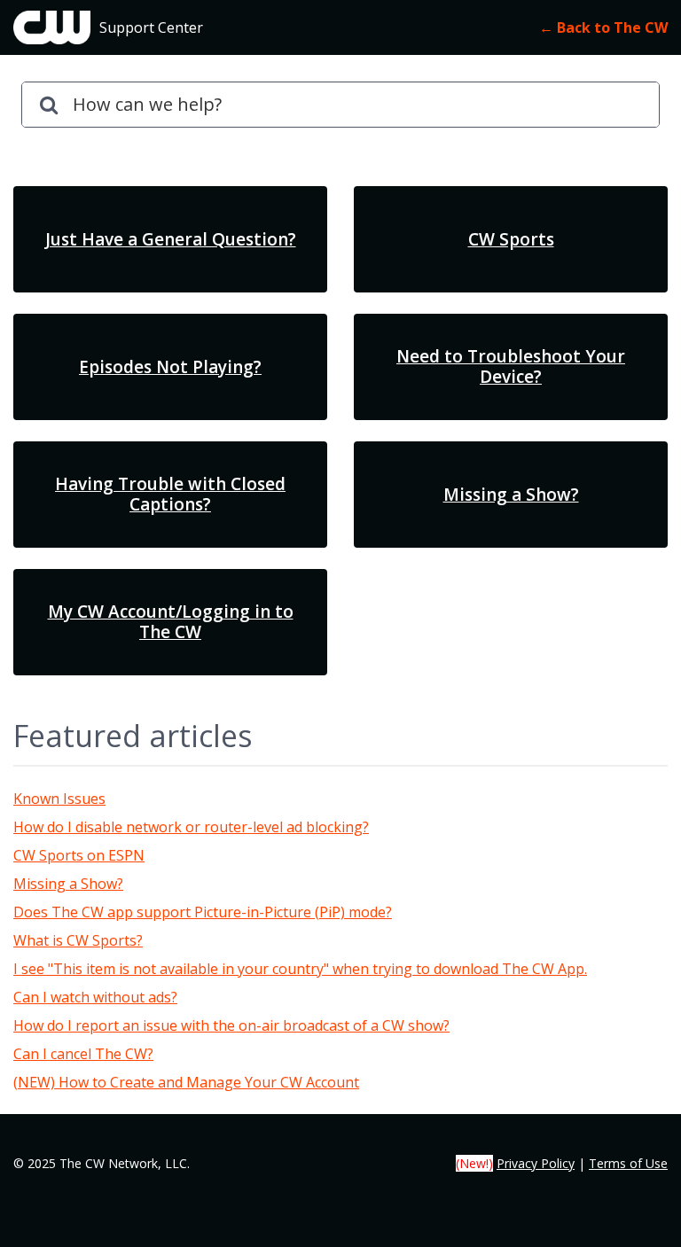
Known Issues (59, 798)
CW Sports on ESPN (79, 855)
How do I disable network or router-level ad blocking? (191, 827)
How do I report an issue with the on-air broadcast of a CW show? (231, 1025)
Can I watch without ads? (95, 997)
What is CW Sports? (78, 940)
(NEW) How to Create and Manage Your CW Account (186, 1082)
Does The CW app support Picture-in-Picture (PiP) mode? (202, 912)
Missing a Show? (68, 883)
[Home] (51, 27)
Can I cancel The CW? (83, 1054)
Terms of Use (628, 1163)
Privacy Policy (536, 1163)
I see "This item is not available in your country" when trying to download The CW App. (300, 968)
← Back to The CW (603, 27)
